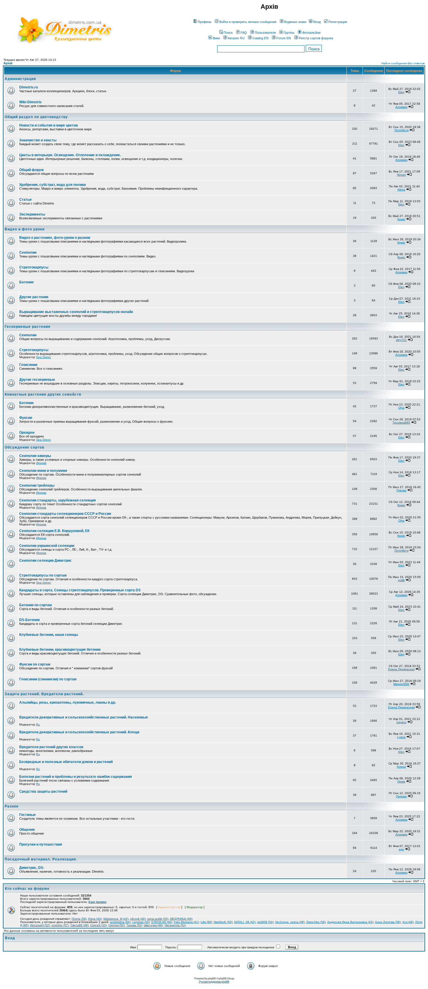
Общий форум (31, 170)
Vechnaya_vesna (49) (290, 922)
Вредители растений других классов (51, 747)
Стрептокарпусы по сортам (43, 575)
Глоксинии (28, 365)
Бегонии (26, 282)
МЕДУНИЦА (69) (181, 918)
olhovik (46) (138, 918)
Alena (401, 189)
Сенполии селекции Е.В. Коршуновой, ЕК (54, 531)
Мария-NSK (401, 684)
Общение (27, 830)
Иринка (41, 463)
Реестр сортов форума (316, 38)
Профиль (204, 22)
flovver (401, 174)
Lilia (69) (206, 922)
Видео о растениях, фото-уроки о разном (54, 238)
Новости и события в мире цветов (48, 125)
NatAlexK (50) (223, 922)
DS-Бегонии (29, 620)
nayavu (401, 722)
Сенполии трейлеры (36, 485)
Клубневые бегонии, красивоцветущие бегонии (59, 650)
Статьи (25, 200)
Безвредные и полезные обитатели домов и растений (66, 762)
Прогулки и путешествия (40, 844)
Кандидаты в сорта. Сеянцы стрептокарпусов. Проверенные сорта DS (80, 590)
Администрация (20, 79)
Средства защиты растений (43, 791)
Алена (401, 766)
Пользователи (265, 32)
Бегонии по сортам (35, 605)
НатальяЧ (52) (40, 925)
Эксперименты (32, 214)
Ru (38, 724)
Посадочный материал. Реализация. (41, 859)
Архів (8, 63)
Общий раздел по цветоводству (36, 117)
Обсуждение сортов (24, 447)
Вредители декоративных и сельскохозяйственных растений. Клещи (79, 732)
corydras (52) (141, 922)
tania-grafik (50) (157, 918)
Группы (289, 32)
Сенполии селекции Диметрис (45, 560)
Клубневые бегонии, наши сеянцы (48, 635)
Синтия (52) (116, 925)
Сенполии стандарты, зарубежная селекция (57, 500)
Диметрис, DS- (31, 868)
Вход (317, 22)
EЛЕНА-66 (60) (161, 922)
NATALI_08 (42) (244, 922)
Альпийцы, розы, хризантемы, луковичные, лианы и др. (67, 702)
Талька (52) (134, 925)
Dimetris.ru (28, 87)
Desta (401, 781)
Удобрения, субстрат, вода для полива (52, 185)
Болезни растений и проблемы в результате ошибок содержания (75, 777)
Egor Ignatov (98, 901)
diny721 (401, 339)
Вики (216, 38)
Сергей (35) (98, 925)
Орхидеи (26, 433)
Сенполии (27, 252)
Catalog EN (260, 38)
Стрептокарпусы (33, 267)
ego (401, 849)
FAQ (243, 32)
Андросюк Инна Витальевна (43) (350, 922)
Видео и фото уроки (25, 229)
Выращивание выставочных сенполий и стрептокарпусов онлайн (76, 312)
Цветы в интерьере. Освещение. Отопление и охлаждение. (70, 155)
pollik (401, 580)
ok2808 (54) (265, 922)
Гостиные (27, 815)
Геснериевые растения (27, 327)
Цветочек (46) (153, 925)
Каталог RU (236, 38)
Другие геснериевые (37, 380)
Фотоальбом (311, 32)
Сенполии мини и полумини (43, 471)
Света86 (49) (79, 925)
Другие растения (33, 297)
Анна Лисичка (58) (388, 922)
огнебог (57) (60, 925)
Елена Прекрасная (401, 669)
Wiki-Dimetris (30, 102)
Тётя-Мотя (401, 130)
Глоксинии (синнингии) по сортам (48, 679)
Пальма (401, 796)
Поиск (228, 32)
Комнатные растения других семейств (43, 394)
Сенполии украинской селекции (46, 546)
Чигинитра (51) (175, 925)
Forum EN (283, 38)
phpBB (212, 978)
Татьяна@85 (401, 422)
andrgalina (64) (120, 922)
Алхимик (401, 106)
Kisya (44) (95, 918)
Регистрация (337, 22)
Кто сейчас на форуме (27, 889)
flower (401, 219)
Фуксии (25, 418)
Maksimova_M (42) (115, 918)
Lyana (401, 737)
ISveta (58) (79, 918)
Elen (401, 92)
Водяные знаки (295, 22)
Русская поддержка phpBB (214, 981)
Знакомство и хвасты (37, 140)
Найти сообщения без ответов (403, 63)
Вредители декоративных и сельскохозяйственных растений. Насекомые (83, 717)
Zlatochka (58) (316, 922)
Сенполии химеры (35, 456)
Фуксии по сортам (34, 664)
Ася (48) (407, 922)
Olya (401, 407)
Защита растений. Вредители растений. (44, 694)
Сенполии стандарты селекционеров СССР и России (65, 514)
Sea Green (43, 357)
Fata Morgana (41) (186, 922)
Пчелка (401, 490)
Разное (12, 806)
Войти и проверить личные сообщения (247, 22)
